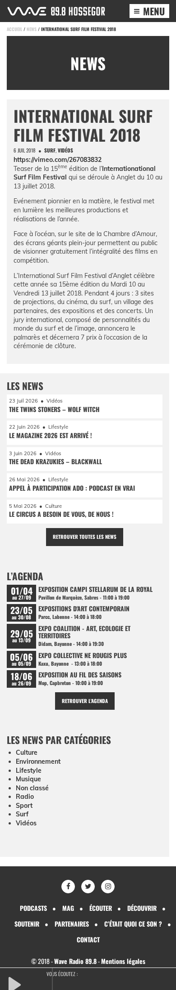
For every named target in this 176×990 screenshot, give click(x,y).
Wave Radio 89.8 (75, 961)
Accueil (14, 29)
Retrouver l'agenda (85, 700)
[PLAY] (29, 983)
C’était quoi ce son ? (133, 923)
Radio (25, 797)
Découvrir (142, 908)
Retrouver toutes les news (84, 536)
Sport (24, 806)
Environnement (38, 761)
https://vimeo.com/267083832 (58, 160)
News (32, 29)
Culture (26, 752)
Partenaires (72, 923)
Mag (68, 908)
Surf (50, 150)
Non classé (32, 788)
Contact (88, 939)
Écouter (100, 908)
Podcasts (33, 908)
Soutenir (26, 923)
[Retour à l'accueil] (56, 11)
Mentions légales (123, 961)
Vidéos (65, 150)
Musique (28, 779)
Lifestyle (29, 770)
